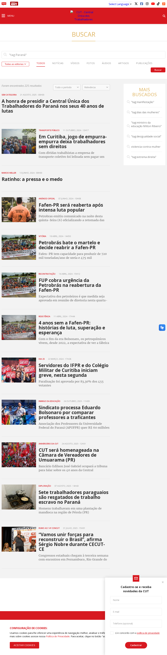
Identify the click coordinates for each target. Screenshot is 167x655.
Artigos (123, 63)
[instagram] (147, 3)
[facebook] (141, 3)
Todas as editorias (14, 64)
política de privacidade (148, 632)
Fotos (91, 63)
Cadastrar (136, 645)
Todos (40, 63)
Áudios (106, 63)
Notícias (57, 63)
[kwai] (163, 3)
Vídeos (75, 63)
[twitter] (136, 3)
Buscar (158, 70)
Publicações (144, 63)
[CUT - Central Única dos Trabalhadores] (83, 15)
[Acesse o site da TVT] (4, 4)
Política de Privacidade (58, 636)
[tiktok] (158, 3)
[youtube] (152, 3)
